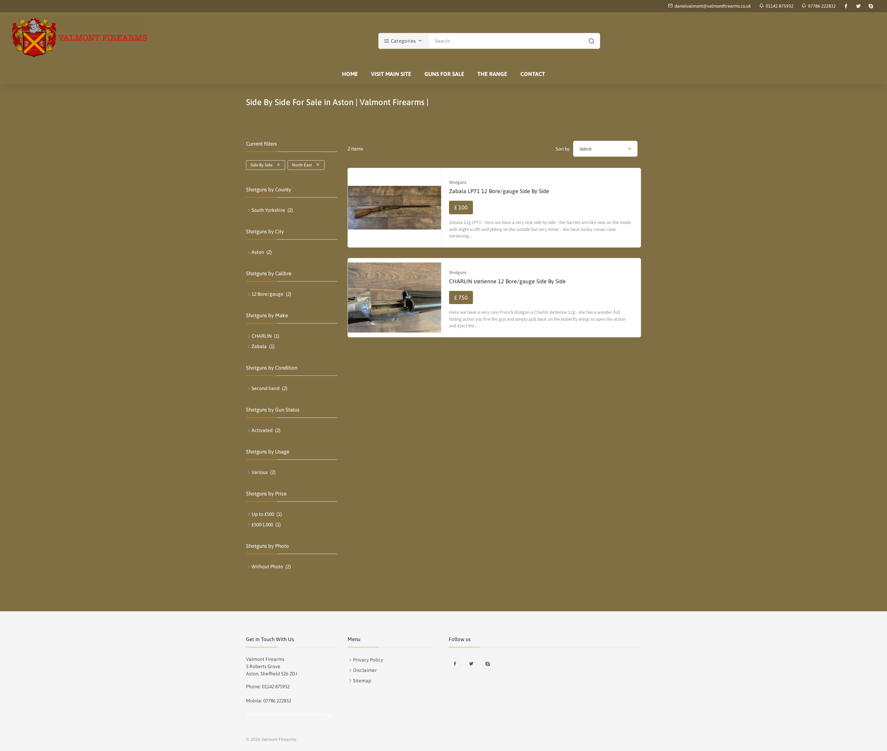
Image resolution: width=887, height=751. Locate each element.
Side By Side (263, 165)
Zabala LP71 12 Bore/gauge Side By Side (499, 191)
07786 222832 (821, 6)
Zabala (259, 346)
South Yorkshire (268, 210)
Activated (262, 430)
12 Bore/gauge (267, 294)
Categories (402, 41)
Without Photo (267, 566)
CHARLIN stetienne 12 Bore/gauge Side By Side (507, 281)
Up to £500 (263, 514)
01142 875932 (778, 6)
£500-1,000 (262, 524)
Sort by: (563, 149)
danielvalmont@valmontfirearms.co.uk (713, 6)
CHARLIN (262, 336)
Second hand (266, 388)
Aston (258, 252)
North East (304, 165)
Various (260, 472)
